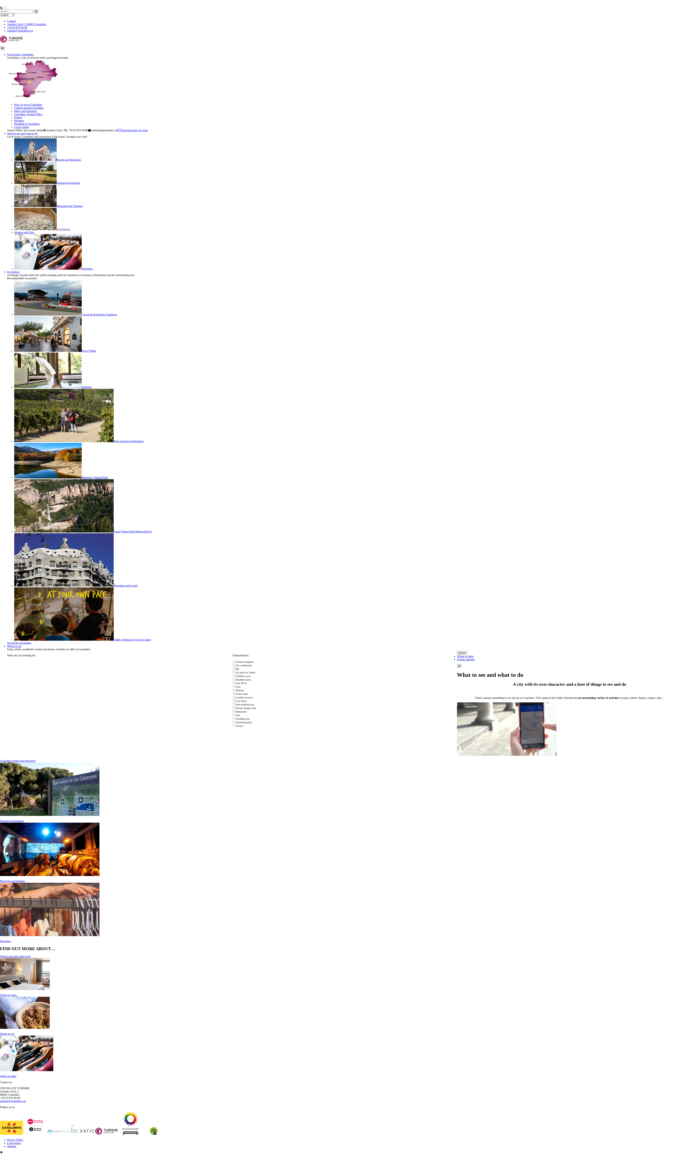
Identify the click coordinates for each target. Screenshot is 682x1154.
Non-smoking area (245, 704)
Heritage (19, 120)
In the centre (242, 694)
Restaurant (241, 711)
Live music (241, 701)
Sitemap (11, 1146)
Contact (11, 21)
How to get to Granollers (28, 104)
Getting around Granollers (29, 107)
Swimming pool (244, 722)
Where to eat (14, 646)
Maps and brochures (25, 111)
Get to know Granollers (20, 54)
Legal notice (14, 1143)
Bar (237, 669)
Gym (238, 686)
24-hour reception (245, 662)
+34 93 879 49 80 (17, 27)
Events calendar (466, 659)
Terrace (239, 726)
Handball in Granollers (27, 123)
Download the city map (134, 130)
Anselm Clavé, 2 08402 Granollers (26, 24)
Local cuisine (21, 127)
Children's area (243, 676)
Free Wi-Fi (241, 683)
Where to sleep (465, 656)
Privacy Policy (15, 1139)
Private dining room (246, 708)
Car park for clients (245, 672)
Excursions (13, 271)
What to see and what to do (22, 133)
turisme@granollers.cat (20, 30)
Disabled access (243, 679)
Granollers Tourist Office (28, 114)
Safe (238, 715)
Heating (239, 690)
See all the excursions (19, 642)
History (18, 117)
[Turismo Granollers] (11, 41)
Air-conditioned (244, 665)
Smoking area (243, 719)
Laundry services (244, 697)
